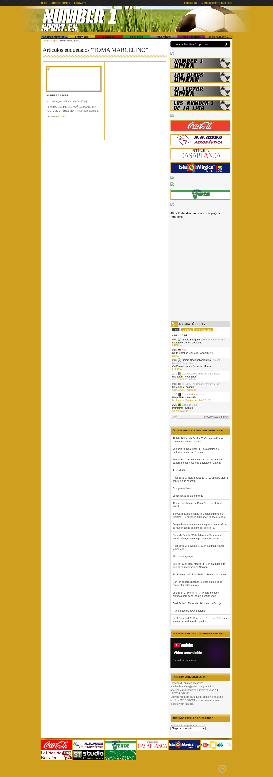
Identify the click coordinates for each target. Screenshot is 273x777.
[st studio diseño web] (88, 760)
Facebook (190, 3)
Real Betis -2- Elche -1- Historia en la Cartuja (197, 603)
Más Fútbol (164, 36)
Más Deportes (191, 36)
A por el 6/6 (179, 470)
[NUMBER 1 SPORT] (74, 79)
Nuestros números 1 (54, 36)
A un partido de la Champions (189, 611)
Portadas (61, 116)
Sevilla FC (109, 36)
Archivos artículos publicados (183, 725)
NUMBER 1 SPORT (57, 95)
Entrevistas (82, 36)
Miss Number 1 (218, 36)
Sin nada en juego (183, 556)
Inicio (44, 3)
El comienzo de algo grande (188, 496)
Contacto (80, 3)
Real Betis (136, 36)
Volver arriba (222, 769)
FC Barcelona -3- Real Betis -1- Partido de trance (199, 574)
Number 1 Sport (50, 40)
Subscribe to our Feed (218, 3)
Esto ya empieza (182, 488)
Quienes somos (60, 3)
